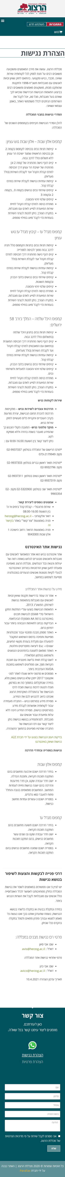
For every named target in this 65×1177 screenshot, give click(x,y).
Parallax (25, 1170)
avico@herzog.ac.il (33, 971)
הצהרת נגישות (32, 1054)
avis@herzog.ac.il (33, 949)
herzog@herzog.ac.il (18, 516)
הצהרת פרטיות (32, 1061)
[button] (2, 20)
